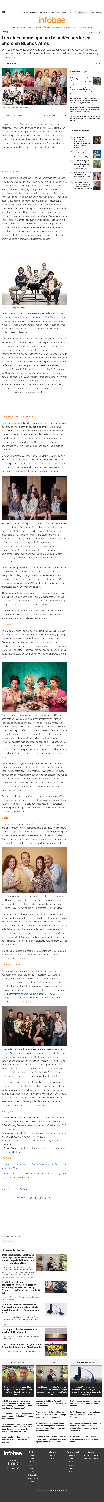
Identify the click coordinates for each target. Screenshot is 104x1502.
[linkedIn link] (17, 1468)
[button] (4, 12)
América (32, 1455)
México (71, 12)
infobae (5, 32)
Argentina (33, 12)
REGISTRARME (81, 12)
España (64, 12)
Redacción (52, 1455)
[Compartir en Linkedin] (54, 115)
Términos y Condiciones (91, 1455)
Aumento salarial (57, 27)
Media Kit (71, 1472)
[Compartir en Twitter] (49, 115)
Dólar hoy (23, 27)
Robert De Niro (68, 27)
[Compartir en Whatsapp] (40, 115)
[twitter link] (13, 1464)
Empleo (52, 1459)
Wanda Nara (92, 27)
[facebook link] (8, 1464)
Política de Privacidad (91, 1459)
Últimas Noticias (32, 1478)
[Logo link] (52, 20)
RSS (32, 1481)
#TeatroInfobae (8, 1241)
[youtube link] (8, 1468)
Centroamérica (32, 1475)
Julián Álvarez (46, 27)
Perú (32, 1472)
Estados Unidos (44, 12)
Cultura (23, 1189)
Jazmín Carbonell (11, 64)
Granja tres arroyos (80, 27)
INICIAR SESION (95, 12)
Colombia (55, 12)
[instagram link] (17, 1464)
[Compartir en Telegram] (59, 115)
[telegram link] (13, 1468)
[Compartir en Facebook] (45, 115)
